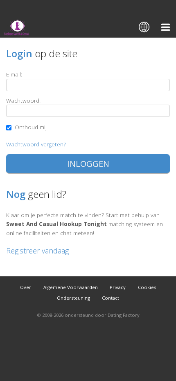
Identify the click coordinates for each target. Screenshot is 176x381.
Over (25, 287)
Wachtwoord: (23, 100)
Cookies (147, 287)
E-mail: (14, 74)
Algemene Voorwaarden (70, 287)
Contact (110, 298)
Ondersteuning (73, 298)
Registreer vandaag (37, 250)
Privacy (118, 287)
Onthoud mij (30, 127)
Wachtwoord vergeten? (36, 144)
